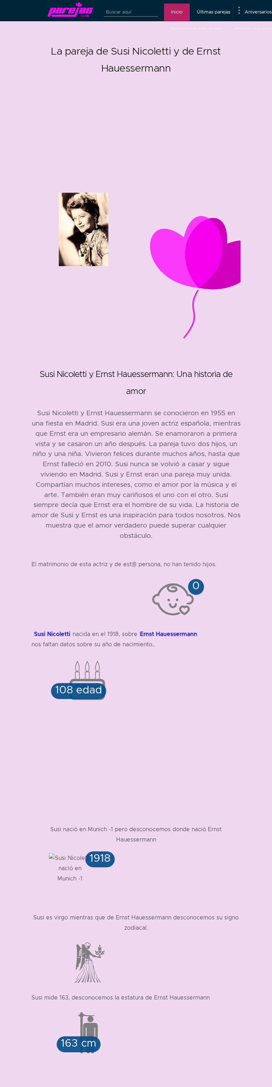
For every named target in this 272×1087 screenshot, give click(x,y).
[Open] (239, 10)
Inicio (176, 12)
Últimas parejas (213, 12)
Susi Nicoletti (52, 634)
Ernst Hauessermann (168, 634)
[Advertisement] (136, 126)
